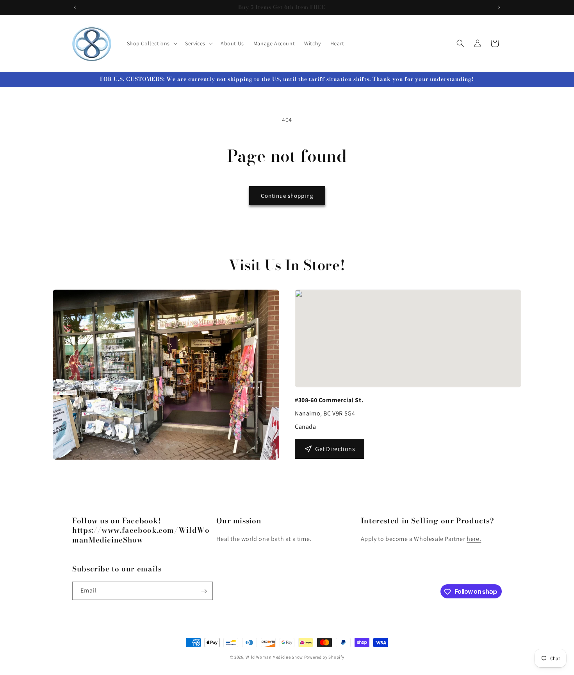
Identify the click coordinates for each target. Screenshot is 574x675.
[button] (151, 43)
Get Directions (335, 449)
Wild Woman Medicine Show (274, 657)
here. (474, 539)
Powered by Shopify (324, 657)
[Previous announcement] (75, 7)
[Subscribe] (203, 591)
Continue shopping (287, 195)
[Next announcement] (499, 7)
